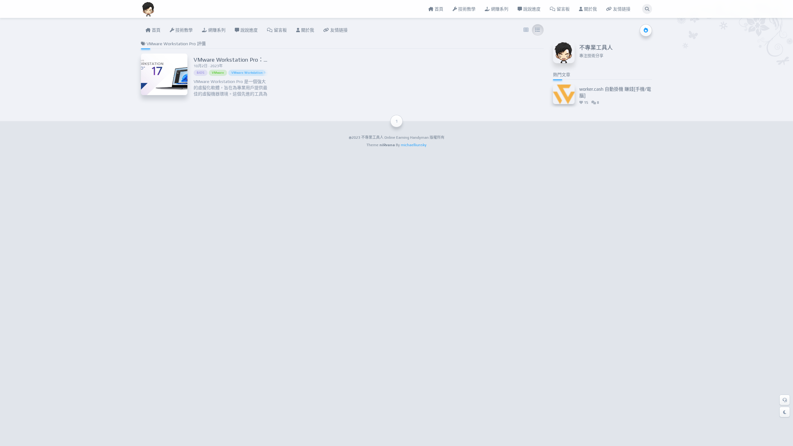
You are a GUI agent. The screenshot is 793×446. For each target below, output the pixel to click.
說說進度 (531, 9)
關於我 (590, 9)
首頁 (438, 9)
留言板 (562, 9)
